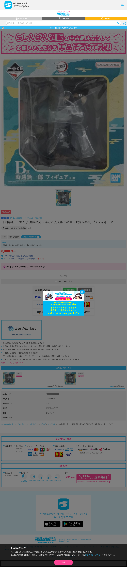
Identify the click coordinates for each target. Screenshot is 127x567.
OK (63, 562)
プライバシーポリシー (93, 555)
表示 (123, 5)
